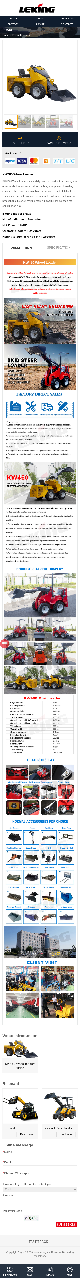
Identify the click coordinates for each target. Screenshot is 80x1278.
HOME (13, 18)
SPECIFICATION (59, 247)
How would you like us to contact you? (28, 1184)
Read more (26, 1134)
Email (7, 1162)
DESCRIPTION (21, 247)
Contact (67, 24)
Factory (13, 24)
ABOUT (40, 24)
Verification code (12, 1211)
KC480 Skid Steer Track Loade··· (57, 1129)
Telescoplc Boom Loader (18, 1128)
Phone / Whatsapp (16, 1173)
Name (7, 1151)
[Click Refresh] (31, 1218)
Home (5, 35)
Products (67, 18)
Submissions (66, 1224)
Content (8, 1195)
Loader (29, 35)
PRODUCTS (10, 1275)
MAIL (30, 1275)
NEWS (40, 18)
